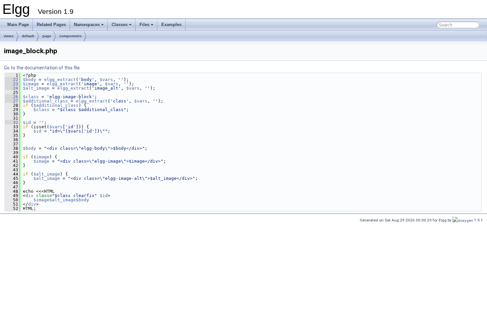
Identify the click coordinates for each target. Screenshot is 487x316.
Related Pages (51, 24)
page (46, 36)
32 (11, 122)
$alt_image (36, 88)
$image (31, 83)
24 (11, 88)
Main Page (18, 24)
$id (27, 122)
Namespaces (87, 24)
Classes (120, 24)
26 (11, 96)
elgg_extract (60, 79)
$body (29, 79)
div (29, 195)
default (28, 36)
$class (31, 96)
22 (11, 79)
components (70, 36)
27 (11, 101)
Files (144, 24)
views (9, 36)
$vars (106, 79)
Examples (171, 24)
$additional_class (45, 101)
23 (11, 83)
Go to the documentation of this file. (42, 67)
